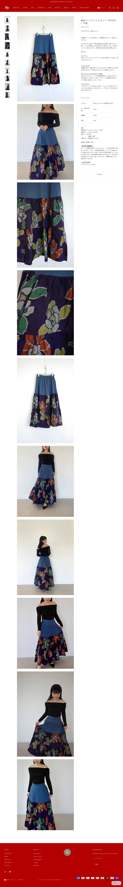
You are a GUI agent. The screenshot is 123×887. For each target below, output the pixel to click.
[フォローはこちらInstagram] (5, 872)
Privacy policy (37, 853)
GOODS (25, 7)
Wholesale (36, 865)
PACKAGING (8, 862)
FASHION (16, 7)
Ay (82, 17)
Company (35, 862)
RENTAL (57, 7)
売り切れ (99, 174)
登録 (96, 864)
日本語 (20, 879)
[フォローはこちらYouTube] (10, 872)
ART (32, 7)
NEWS (74, 7)
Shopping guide (37, 859)
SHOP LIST (7, 859)
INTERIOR (40, 7)
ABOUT (66, 7)
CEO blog (6, 865)
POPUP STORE (84, 7)
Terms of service (37, 856)
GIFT (49, 7)
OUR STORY (7, 853)
